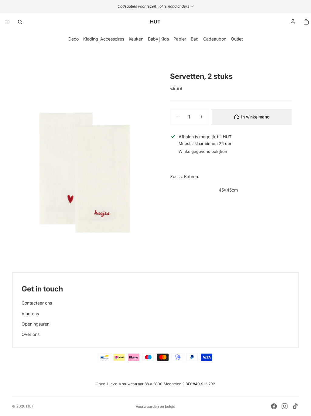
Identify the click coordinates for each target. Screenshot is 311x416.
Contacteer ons (37, 302)
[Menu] (7, 22)
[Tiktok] (295, 406)
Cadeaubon (214, 38)
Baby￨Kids (158, 38)
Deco (73, 38)
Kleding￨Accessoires (103, 38)
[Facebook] (274, 406)
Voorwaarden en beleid (155, 406)
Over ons (30, 334)
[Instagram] (284, 406)
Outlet (237, 38)
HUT (30, 406)
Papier (179, 38)
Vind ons (30, 313)
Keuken (136, 38)
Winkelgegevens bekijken (203, 151)
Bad (195, 38)
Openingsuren (36, 323)
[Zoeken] (20, 22)
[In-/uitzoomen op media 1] (80, 167)
